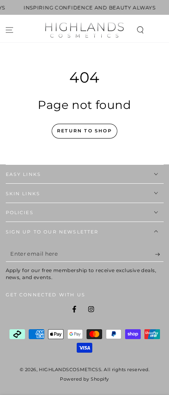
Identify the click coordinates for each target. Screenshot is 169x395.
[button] (140, 30)
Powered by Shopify (84, 379)
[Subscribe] (159, 254)
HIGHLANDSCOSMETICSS (70, 369)
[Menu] (9, 30)
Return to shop (84, 131)
